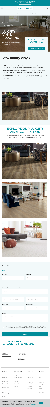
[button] (43, 8)
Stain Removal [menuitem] (30, 375)
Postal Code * (5, 304)
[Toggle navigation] (2, 8)
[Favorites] (45, 8)
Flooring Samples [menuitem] (16, 380)
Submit (25, 334)
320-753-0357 (34, 13)
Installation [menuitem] (29, 388)
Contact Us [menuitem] (41, 382)
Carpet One (5, 22)
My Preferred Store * (30, 304)
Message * (4, 313)
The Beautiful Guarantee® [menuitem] (30, 383)
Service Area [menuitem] (42, 380)
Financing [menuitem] (4, 396)
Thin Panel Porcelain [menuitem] (5, 384)
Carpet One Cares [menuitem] (41, 385)
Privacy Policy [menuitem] (42, 392)
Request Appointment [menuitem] (5, 393)
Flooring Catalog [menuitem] (6, 390)
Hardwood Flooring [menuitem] (4, 378)
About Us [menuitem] (41, 375)
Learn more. (33, 404)
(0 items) (47, 8)
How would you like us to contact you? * (11, 287)
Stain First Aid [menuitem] (30, 377)
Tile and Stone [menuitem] (5, 375)
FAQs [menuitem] (40, 377)
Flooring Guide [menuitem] (30, 380)
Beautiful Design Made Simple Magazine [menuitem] (17, 385)
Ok (41, 403)
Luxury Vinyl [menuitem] (5, 381)
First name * (5, 274)
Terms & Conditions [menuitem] (41, 389)
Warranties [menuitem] (29, 386)
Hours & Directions (35, 48)
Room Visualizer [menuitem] (18, 377)
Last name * (28, 274)
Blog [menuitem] (15, 375)
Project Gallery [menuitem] (5, 387)
